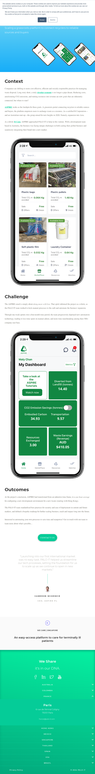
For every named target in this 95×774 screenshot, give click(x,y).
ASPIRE (8, 107)
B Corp (17, 121)
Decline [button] (52, 20)
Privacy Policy (16, 770)
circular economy (44, 92)
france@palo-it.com (47, 719)
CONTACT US (47, 537)
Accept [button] (42, 20)
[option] (47, 708)
